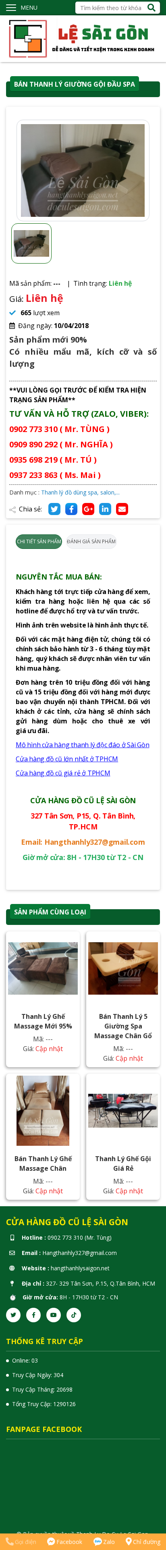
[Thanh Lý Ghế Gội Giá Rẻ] (123, 1111)
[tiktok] (73, 1315)
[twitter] (13, 1315)
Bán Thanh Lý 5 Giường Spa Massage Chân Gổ (123, 1026)
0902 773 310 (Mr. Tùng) (80, 1237)
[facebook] (33, 1315)
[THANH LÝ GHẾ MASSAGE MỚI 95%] (43, 968)
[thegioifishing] (83, 38)
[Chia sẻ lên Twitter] (54, 509)
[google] (88, 509)
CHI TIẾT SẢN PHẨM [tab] (39, 541)
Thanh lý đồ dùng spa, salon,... (80, 492)
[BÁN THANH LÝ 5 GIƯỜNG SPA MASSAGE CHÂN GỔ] (123, 968)
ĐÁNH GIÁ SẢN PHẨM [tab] (91, 541)
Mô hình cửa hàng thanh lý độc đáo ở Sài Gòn (82, 744)
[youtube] (53, 1315)
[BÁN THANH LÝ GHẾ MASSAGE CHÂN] (43, 1111)
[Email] (122, 509)
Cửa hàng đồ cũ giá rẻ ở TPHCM (63, 773)
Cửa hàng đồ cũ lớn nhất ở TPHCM (67, 758)
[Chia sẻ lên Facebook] (71, 509)
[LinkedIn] (105, 509)
